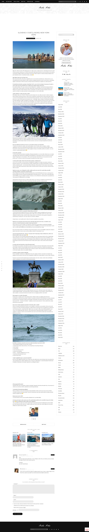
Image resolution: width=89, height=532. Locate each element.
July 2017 (60, 299)
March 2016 (60, 337)
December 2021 (61, 189)
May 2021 (60, 203)
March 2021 (60, 205)
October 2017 (60, 292)
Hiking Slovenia (61, 369)
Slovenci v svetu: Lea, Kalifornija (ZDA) (47, 444)
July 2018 (60, 276)
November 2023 (61, 149)
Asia (59, 350)
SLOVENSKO (37, 1)
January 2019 (60, 262)
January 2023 (60, 165)
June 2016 (60, 330)
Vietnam (59, 412)
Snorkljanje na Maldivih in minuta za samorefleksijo (19, 445)
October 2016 (60, 320)
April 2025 (60, 123)
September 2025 (61, 116)
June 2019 (60, 250)
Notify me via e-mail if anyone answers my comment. (24, 505)
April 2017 (60, 306)
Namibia (59, 386)
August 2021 (60, 198)
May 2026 (60, 109)
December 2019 (61, 236)
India (59, 374)
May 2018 (60, 278)
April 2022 (60, 179)
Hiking (59, 367)
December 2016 (61, 316)
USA (59, 409)
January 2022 (60, 186)
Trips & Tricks (16, 1)
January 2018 (60, 287)
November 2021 (61, 191)
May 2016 (60, 332)
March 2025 (60, 125)
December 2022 (61, 168)
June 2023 (60, 156)
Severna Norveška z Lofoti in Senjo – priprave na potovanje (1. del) (33, 445)
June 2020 (60, 224)
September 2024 (61, 135)
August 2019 (60, 245)
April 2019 (60, 255)
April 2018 (60, 280)
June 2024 (60, 139)
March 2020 (60, 231)
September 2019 (61, 243)
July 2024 (60, 137)
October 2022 (60, 170)
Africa (59, 348)
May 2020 (60, 226)
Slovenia (59, 395)
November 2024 (61, 130)
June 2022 (60, 177)
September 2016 (61, 323)
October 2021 (60, 193)
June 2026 (60, 106)
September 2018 (61, 271)
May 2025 (60, 121)
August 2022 (60, 172)
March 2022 (60, 182)
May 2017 (60, 304)
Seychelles (60, 390)
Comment (16, 483)
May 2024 (60, 142)
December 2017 (61, 290)
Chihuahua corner (61, 355)
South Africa (60, 400)
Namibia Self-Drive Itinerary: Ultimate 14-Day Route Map (68, 84)
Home (3, 1)
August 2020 (60, 219)
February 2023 (61, 163)
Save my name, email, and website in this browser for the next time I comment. (28, 503)
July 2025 (60, 118)
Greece (59, 365)
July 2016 (60, 327)
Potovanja (60, 388)
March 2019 (60, 257)
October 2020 (60, 217)
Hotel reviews (60, 372)
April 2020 (60, 229)
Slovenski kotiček (31, 38)
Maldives (59, 383)
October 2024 (60, 132)
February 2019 (61, 259)
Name (15, 495)
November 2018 (61, 266)
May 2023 (60, 158)
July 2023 (60, 153)
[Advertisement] (44, 22)
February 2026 (61, 111)
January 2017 (60, 313)
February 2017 (61, 311)
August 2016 (60, 325)
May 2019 (60, 252)
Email (15, 499)
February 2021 (61, 208)
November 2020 (61, 215)
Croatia (59, 358)
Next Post (44, 424)
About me (23, 1)
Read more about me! (66, 62)
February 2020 (61, 233)
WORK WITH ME (30, 1)
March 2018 (60, 283)
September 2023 (61, 151)
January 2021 (60, 210)
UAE (59, 407)
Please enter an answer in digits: (20, 507)
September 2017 (61, 295)
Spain (59, 402)
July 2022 (60, 175)
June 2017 (60, 302)
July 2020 (60, 222)
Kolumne (59, 381)
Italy (59, 379)
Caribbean (60, 353)
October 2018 (60, 269)
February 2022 (61, 184)
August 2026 (60, 104)
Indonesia (60, 376)
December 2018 (61, 264)
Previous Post (23, 424)
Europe (59, 362)
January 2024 (60, 146)
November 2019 (61, 238)
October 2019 (60, 240)
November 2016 (61, 318)
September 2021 (61, 196)
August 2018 (60, 273)
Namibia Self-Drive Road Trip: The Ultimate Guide (69, 89)
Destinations (9, 1)
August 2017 (60, 297)
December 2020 (61, 212)
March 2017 (60, 309)
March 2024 (60, 144)
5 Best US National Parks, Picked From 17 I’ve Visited (69, 94)
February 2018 (61, 285)
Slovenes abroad (61, 393)
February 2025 (61, 128)
